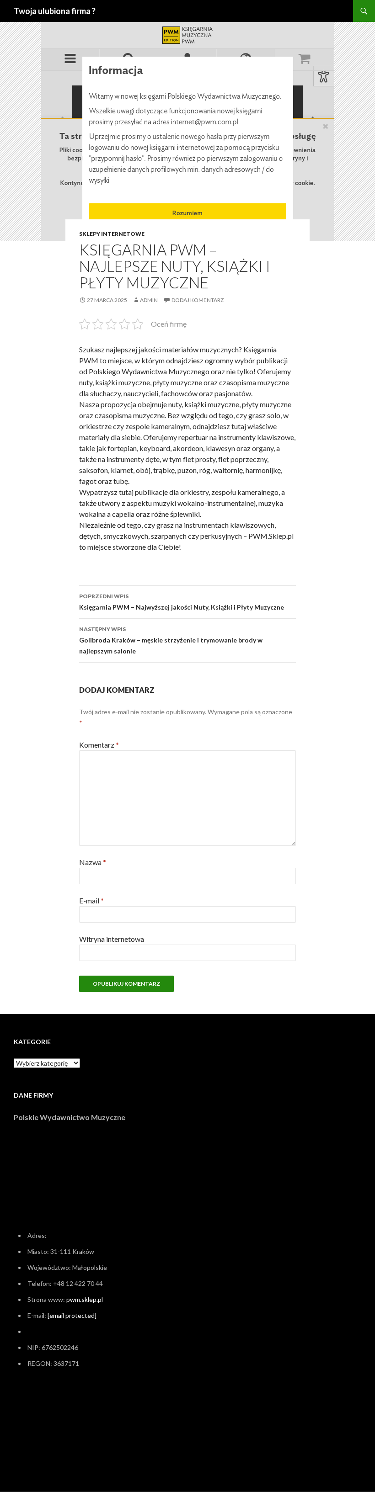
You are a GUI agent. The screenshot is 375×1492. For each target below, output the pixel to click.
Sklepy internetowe (112, 233)
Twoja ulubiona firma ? (55, 11)
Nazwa (92, 862)
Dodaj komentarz (197, 300)
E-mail (91, 900)
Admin (149, 300)
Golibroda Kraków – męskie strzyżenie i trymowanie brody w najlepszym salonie (170, 640)
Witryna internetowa (111, 938)
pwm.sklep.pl (84, 1299)
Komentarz (99, 744)
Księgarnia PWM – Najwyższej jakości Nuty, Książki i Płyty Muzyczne (181, 602)
